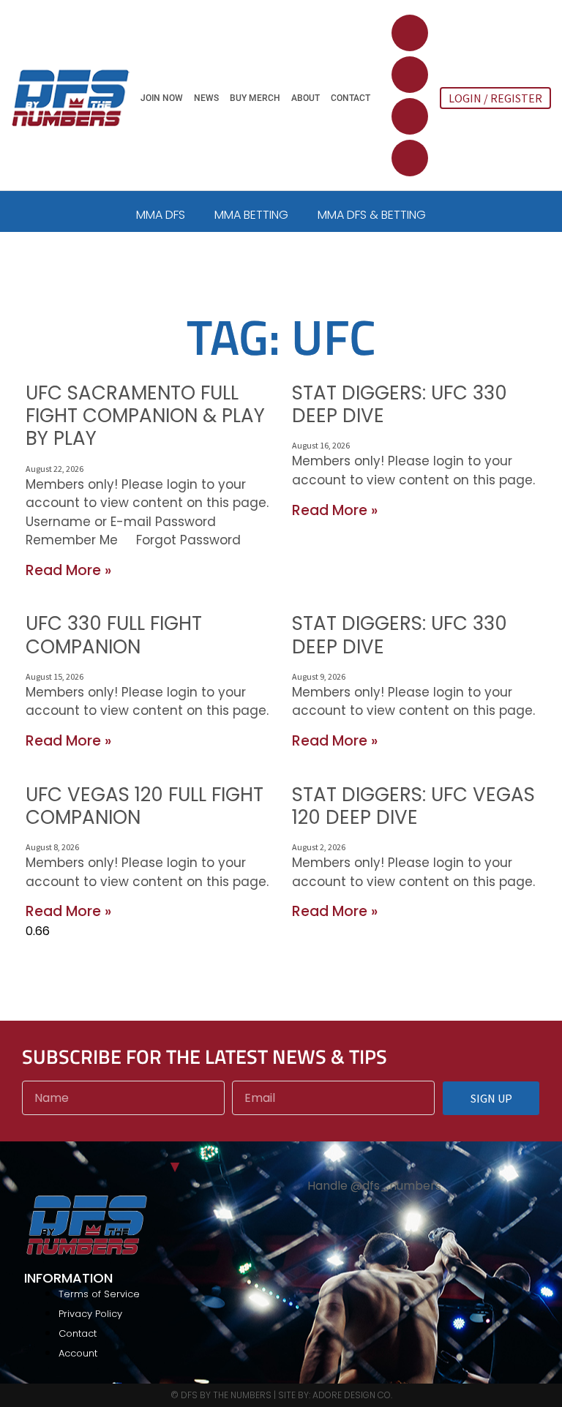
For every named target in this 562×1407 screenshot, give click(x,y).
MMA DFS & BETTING (372, 214)
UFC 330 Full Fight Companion (114, 634)
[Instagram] (409, 116)
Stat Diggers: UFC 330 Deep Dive (399, 404)
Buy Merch (255, 98)
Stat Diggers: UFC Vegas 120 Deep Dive (413, 805)
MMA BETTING (251, 214)
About (305, 98)
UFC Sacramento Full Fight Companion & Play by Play (145, 415)
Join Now (161, 98)
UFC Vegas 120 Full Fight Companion (144, 805)
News (206, 98)
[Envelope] (409, 158)
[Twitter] (409, 33)
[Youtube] (409, 74)
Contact (350, 98)
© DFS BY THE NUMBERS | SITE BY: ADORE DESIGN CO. (281, 1395)
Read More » (68, 570)
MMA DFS (160, 214)
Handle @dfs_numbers (374, 1185)
